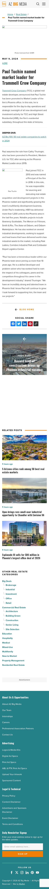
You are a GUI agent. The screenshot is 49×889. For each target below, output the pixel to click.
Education (7, 633)
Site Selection (12, 629)
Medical (6, 642)
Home (10, 14)
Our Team (6, 710)
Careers (6, 722)
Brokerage (11, 585)
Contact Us (7, 734)
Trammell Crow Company (14, 90)
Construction (12, 620)
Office (9, 598)
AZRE (4, 63)
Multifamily (7, 651)
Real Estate (21, 14)
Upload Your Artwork (12, 774)
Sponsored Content (11, 780)
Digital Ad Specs (10, 756)
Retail (8, 603)
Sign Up (22, 854)
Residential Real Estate (13, 665)
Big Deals (7, 581)
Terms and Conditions (12, 824)
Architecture (12, 611)
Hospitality (7, 638)
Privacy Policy (8, 795)
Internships (7, 716)
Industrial (10, 589)
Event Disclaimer (10, 818)
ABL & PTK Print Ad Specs (14, 768)
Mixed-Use (7, 647)
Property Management (13, 660)
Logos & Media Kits (11, 749)
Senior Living (12, 624)
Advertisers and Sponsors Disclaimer (14, 810)
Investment (11, 594)
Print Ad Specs (9, 762)
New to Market (9, 656)
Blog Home (26, 309)
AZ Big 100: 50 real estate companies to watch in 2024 (24, 138)
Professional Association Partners (18, 728)
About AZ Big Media (11, 704)
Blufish (22, 884)
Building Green (13, 615)
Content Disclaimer (11, 801)
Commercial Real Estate (14, 607)
